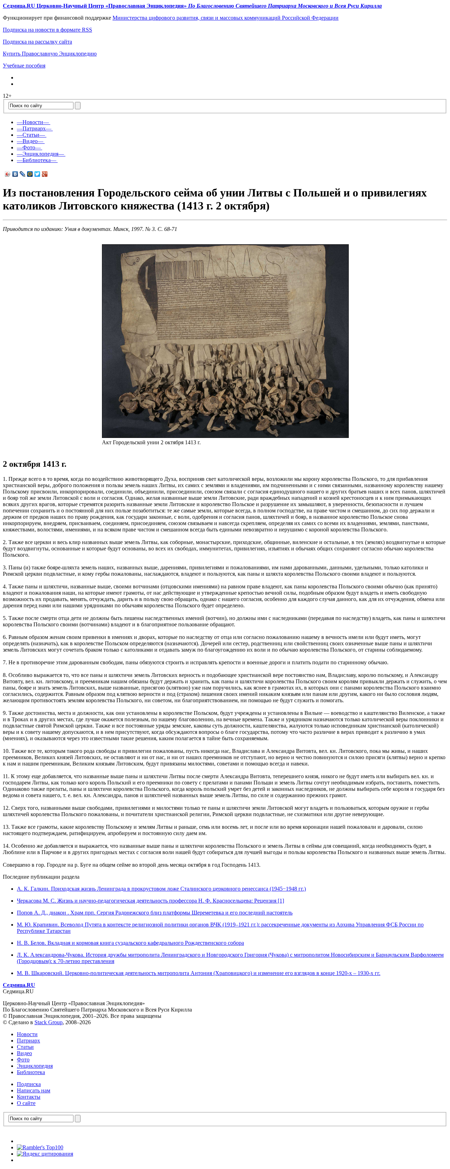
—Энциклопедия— (40, 154)
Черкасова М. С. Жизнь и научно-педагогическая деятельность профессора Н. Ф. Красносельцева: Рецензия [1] (150, 901)
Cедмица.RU (19, 985)
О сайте (26, 1103)
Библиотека (31, 1072)
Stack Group (48, 1022)
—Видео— (30, 141)
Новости (27, 1034)
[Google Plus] (45, 174)
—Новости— (33, 122)
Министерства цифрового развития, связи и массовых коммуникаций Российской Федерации (225, 18)
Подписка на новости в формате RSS (47, 30)
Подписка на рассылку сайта (37, 42)
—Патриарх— (34, 128)
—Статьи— (31, 135)
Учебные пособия (24, 66)
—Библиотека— (36, 160)
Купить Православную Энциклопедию (50, 54)
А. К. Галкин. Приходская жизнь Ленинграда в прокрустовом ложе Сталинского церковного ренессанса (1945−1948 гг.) (161, 889)
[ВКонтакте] (15, 174)
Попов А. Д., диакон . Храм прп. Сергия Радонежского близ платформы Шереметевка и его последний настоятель (154, 913)
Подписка (29, 1084)
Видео (24, 1053)
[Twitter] (37, 174)
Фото (23, 1060)
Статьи (25, 1047)
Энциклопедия (35, 1066)
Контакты (28, 1097)
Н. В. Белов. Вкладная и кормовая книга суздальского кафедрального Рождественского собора (130, 943)
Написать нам (33, 1090)
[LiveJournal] (22, 174)
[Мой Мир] (30, 174)
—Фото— (29, 147)
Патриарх (28, 1041)
